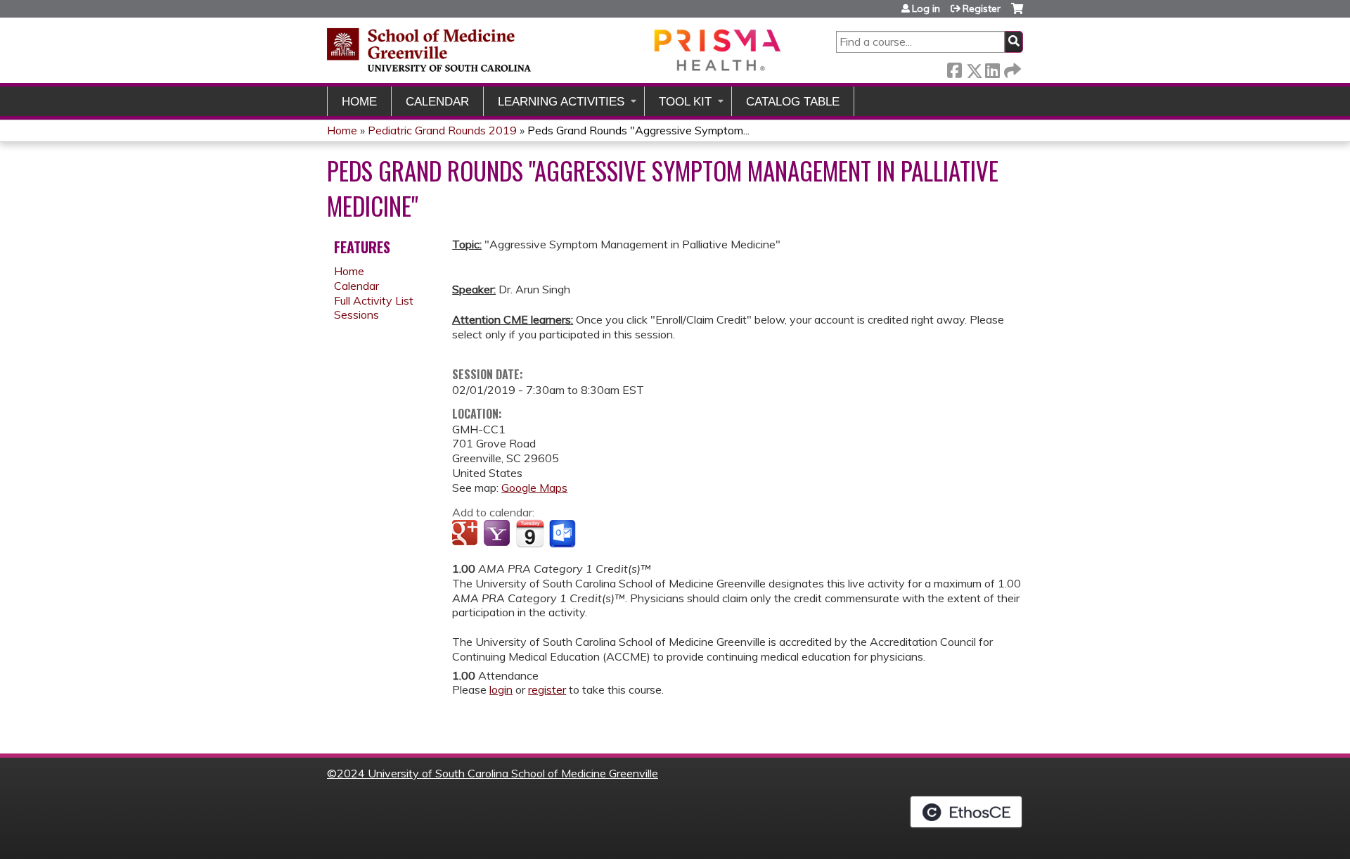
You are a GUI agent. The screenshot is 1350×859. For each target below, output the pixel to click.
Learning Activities (561, 101)
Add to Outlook (563, 534)
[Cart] (1017, 14)
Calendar (437, 101)
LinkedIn (992, 68)
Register (982, 8)
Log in (926, 8)
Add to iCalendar (529, 533)
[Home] (555, 50)
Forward (1011, 68)
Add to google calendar (466, 534)
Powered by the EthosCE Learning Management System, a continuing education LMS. (966, 812)
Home (359, 101)
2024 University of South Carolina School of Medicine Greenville (497, 773)
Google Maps (534, 488)
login (501, 689)
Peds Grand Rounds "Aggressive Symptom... (638, 130)
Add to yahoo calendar (498, 534)
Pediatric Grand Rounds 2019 (442, 130)
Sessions (356, 314)
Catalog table (793, 101)
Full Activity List (373, 300)
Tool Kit (685, 101)
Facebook (954, 68)
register (547, 689)
